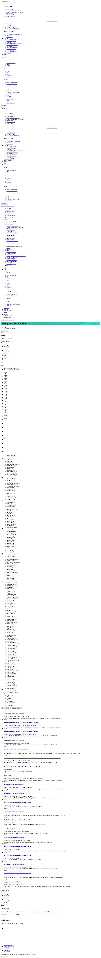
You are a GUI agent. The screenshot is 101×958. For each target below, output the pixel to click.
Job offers (9, 75)
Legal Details (7, 950)
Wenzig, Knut (10, 695)
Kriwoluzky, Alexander (12, 574)
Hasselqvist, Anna (11, 537)
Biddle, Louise (10, 468)
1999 (6, 413)
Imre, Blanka (10, 552)
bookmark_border (5, 108)
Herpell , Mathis (10, 540)
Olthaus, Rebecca (11, 616)
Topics (8, 89)
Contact (8, 76)
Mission (8, 72)
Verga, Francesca (10, 691)
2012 (6, 394)
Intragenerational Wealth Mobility (12, 882)
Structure (9, 71)
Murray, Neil (9, 607)
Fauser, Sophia (10, 502)
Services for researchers (12, 82)
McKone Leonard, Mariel (12, 597)
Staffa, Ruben (10, 669)
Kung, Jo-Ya (9, 577)
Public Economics (11, 16)
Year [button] (5, 355)
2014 (6, 391)
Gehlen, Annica (10, 512)
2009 (6, 398)
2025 (6, 375)
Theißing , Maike (11, 682)
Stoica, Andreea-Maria (12, 673)
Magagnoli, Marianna (12, 593)
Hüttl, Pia (9, 547)
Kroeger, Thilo (10, 575)
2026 (6, 373)
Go (11, 338)
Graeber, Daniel (10, 522)
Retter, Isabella (10, 626)
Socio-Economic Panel (52, 21)
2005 (6, 404)
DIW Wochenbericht (11, 39)
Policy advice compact (12, 47)
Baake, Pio (9, 459)
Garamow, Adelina (11, 509)
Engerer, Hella (10, 496)
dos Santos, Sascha (11, 490)
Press (5, 56)
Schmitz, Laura (10, 651)
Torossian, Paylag (11, 684)
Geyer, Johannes (10, 515)
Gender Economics (11, 26)
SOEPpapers (9, 50)
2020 (6, 382)
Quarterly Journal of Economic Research (16, 43)
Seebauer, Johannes (11, 658)
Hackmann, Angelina (11, 531)
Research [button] (6, 3)
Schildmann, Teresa (11, 647)
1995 (6, 419)
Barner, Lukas (10, 462)
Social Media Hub (11, 103)
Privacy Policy (7, 951)
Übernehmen (19, 708)
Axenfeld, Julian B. (11, 457)
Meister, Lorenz (10, 600)
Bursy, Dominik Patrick (12, 474)
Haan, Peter (9, 530)
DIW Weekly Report (11, 41)
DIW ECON (7, 947)
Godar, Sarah (10, 516)
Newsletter (3, 917)
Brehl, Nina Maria (11, 473)
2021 (6, 381)
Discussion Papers (11, 46)
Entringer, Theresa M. (12, 497)
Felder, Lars (9, 503)
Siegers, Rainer (10, 664)
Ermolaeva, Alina (11, 499)
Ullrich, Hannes (10, 688)
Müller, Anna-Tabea (11, 606)
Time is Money (7, 775)
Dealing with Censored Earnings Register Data (15, 837)
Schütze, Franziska (11, 657)
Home (5, 327)
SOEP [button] (5, 57)
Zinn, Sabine (9, 705)
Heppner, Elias (10, 538)
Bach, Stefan (9, 461)
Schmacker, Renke (11, 650)
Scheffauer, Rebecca (11, 642)
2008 (6, 400)
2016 (6, 388)
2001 (6, 410)
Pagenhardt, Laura (11, 619)
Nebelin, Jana (10, 610)
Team (8, 74)
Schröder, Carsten (11, 653)
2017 (6, 387)
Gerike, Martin (10, 513)
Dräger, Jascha (10, 492)
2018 (6, 385)
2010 (6, 397)
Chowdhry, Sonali (11, 478)
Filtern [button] (2, 340)
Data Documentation (11, 49)
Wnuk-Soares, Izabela (12, 699)
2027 (6, 372)
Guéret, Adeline (10, 525)
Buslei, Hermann (10, 476)
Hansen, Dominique (11, 534)
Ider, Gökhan (10, 550)
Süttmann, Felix (10, 676)
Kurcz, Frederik (10, 578)
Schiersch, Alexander (11, 645)
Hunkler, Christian (11, 544)
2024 (6, 376)
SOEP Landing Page (11, 63)
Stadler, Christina (10, 667)
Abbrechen (12, 708)
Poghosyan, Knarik (11, 622)
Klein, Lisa (9, 568)
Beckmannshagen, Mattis (12, 464)
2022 (6, 379)
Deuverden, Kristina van (12, 486)
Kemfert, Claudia (11, 560)
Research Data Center (12, 84)
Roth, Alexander (10, 630)
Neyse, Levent (10, 613)
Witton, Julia (9, 698)
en (6, 204)
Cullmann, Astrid (10, 480)
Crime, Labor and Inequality (13, 10)
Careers (8, 100)
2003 (6, 407)
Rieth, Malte (9, 629)
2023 (6, 378)
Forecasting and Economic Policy (14, 34)
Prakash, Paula (10, 623)
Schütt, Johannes (10, 656)
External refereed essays (12, 45)
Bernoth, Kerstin (10, 467)
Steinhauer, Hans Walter (12, 670)
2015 (6, 390)
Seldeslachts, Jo (10, 661)
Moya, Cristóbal (10, 604)
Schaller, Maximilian (11, 639)
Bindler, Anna (10, 470)
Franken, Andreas (11, 505)
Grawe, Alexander (11, 524)
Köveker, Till (10, 569)
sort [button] (1, 342)
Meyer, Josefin (10, 603)
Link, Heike (9, 587)
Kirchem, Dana (10, 565)
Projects (8, 35)
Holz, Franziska (10, 543)
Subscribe (17, 914)
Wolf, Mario (9, 701)
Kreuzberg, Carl (10, 571)
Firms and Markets (11, 14)
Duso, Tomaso (10, 493)
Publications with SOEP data (13, 92)
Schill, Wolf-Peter (11, 648)
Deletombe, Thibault (11, 484)
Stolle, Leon (9, 675)
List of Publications (8, 53)
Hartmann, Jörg (10, 536)
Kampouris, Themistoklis (12, 559)
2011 (6, 396)
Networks (9, 97)
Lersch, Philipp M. (11, 585)
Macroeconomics (10, 9)
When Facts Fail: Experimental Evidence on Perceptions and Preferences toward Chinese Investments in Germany (32, 758)
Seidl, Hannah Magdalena (13, 660)
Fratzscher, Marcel (11, 506)
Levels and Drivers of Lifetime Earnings (14, 784)
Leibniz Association (8, 945)
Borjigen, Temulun (11, 471)
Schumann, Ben (10, 654)
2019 (6, 384)
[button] (3, 1)
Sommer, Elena (10, 666)
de (1, 107)
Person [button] (5, 357)
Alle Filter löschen (5, 708)
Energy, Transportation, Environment (15, 12)
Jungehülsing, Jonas (11, 556)
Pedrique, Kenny (10, 620)
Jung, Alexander (10, 554)
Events (5, 54)
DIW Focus (9, 42)
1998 (6, 415)
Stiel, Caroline (10, 672)
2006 (6, 403)
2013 (6, 393)
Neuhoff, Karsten (11, 612)
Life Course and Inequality (13, 28)
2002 (6, 409)
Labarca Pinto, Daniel (12, 582)
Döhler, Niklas (10, 489)
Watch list (10, 217)
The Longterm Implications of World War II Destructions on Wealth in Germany (24, 766)
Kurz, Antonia (10, 580)
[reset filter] (5, 358)
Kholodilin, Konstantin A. (13, 562)
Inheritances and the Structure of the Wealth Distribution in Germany (21, 722)
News (8, 64)
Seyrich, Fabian (10, 663)
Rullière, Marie (10, 632)
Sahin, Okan (9, 636)
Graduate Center (10, 99)
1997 (6, 416)
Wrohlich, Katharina (11, 702)
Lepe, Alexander (10, 584)
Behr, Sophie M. (10, 465)
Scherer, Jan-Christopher (12, 644)
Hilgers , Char (10, 541)
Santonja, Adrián (10, 638)
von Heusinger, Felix (11, 692)
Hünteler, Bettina (10, 546)
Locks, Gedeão (10, 588)
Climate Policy (10, 13)
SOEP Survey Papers (11, 51)
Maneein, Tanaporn (11, 594)
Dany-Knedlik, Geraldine (12, 483)
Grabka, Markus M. (11, 521)
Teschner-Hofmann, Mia (12, 681)
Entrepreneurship (10, 27)
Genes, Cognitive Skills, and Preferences (14, 713)
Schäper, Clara (10, 641)
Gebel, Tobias (10, 510)
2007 (6, 401)
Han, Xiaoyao (10, 533)
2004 (6, 406)
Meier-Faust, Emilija (11, 598)
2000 (6, 412)
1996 (6, 418)
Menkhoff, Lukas (11, 601)
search (2, 1)
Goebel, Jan (9, 518)
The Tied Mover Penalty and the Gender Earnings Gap (17, 802)
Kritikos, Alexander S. (12, 572)
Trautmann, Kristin (11, 685)
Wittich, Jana (9, 696)
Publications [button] (6, 38)
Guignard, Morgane (11, 527)
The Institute (9, 96)
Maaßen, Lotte (10, 591)
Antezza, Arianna (11, 455)
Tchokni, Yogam (10, 679)
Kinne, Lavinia (10, 563)
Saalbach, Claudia (11, 635)
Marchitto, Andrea (11, 596)
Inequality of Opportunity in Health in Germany (16, 749)
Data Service (9, 37)
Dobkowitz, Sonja (11, 487)
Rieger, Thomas (10, 628)
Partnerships (9, 93)
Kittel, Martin (10, 566)
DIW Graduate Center (9, 946)
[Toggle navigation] (7, 1)
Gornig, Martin (10, 519)
